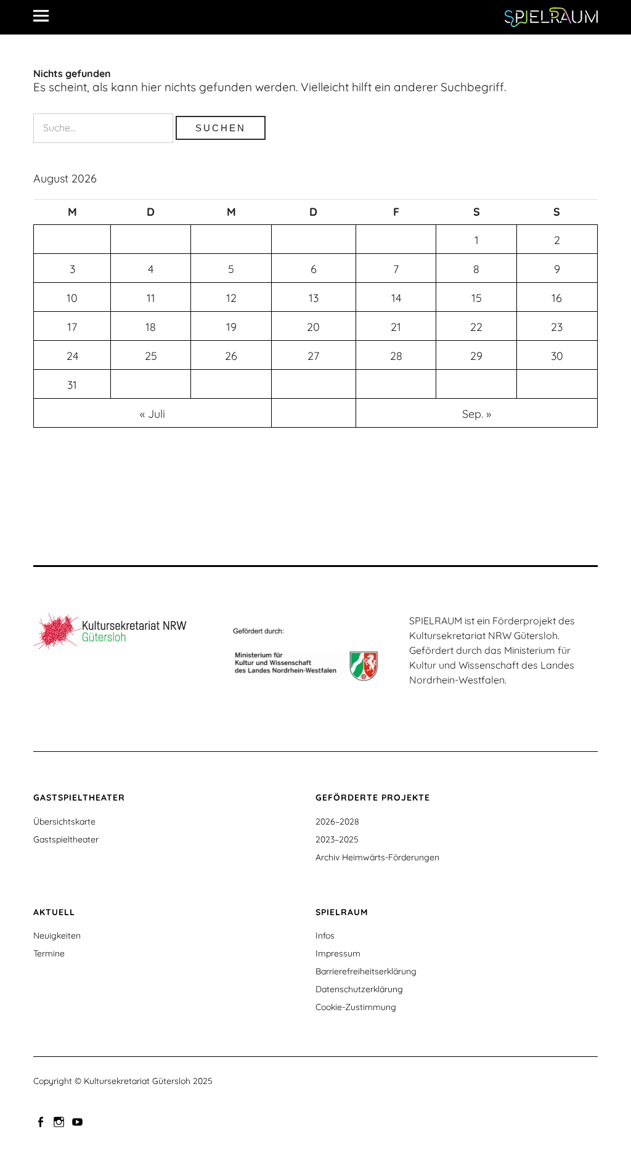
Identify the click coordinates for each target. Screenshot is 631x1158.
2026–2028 (337, 821)
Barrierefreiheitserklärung (366, 971)
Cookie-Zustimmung (356, 1007)
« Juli (152, 414)
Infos (325, 935)
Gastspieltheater (66, 839)
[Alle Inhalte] (45, 15)
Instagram (60, 1121)
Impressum (338, 953)
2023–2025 (337, 839)
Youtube (78, 1121)
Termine (49, 953)
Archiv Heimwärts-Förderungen (377, 857)
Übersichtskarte (64, 821)
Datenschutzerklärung (359, 989)
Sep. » (476, 414)
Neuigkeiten (57, 935)
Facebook (41, 1121)
